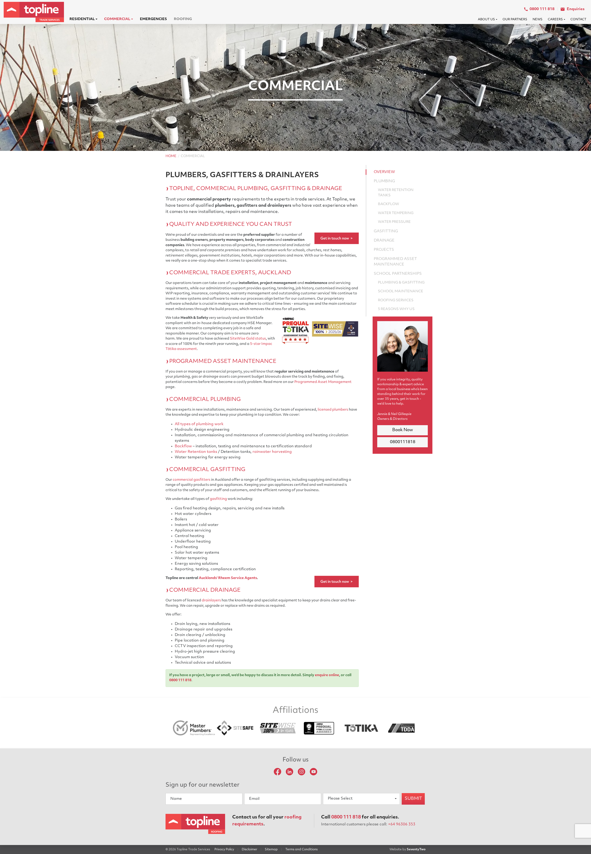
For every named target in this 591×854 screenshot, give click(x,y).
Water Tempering (395, 213)
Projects (384, 250)
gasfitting (218, 499)
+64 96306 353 (401, 824)
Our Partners (515, 19)
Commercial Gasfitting (207, 469)
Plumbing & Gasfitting (401, 282)
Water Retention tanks (196, 452)
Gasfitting (386, 231)
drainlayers (211, 600)
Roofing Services (395, 300)
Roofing (183, 19)
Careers (555, 19)
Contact (578, 19)
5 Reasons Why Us (396, 309)
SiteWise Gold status (248, 338)
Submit (413, 799)
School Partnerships (398, 274)
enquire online (327, 675)
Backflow (183, 446)
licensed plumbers (333, 410)
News (538, 19)
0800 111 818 (180, 680)
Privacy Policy (224, 849)
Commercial (117, 19)
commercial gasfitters (191, 480)
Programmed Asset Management (323, 382)
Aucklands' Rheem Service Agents (228, 578)
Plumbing (384, 181)
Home (171, 156)
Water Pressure (394, 222)
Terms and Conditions (301, 849)
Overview (384, 172)
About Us (486, 19)
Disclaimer (249, 849)
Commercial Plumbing (205, 399)
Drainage (384, 240)
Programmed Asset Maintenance (222, 361)
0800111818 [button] (402, 442)
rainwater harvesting (272, 452)
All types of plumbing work (199, 424)
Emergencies (153, 19)
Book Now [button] (402, 430)
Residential (82, 19)
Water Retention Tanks (395, 192)
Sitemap (271, 849)
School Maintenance (400, 291)
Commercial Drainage (205, 590)
